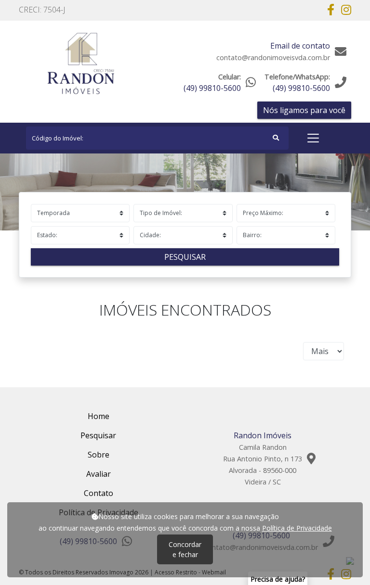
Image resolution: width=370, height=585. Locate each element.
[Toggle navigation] (313, 138)
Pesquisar (185, 257)
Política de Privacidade (297, 528)
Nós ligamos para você (304, 110)
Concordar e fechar (185, 549)
